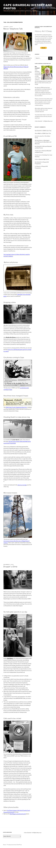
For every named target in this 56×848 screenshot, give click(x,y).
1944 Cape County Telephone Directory (16, 407)
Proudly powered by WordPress (14, 844)
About (4, 844)
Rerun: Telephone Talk (13, 29)
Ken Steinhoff (38, 130)
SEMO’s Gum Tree (47, 130)
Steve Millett (38, 133)
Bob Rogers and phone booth (18, 814)
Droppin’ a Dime (10, 566)
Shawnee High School (44, 159)
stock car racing (22, 485)
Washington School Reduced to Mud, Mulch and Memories (43, 142)
